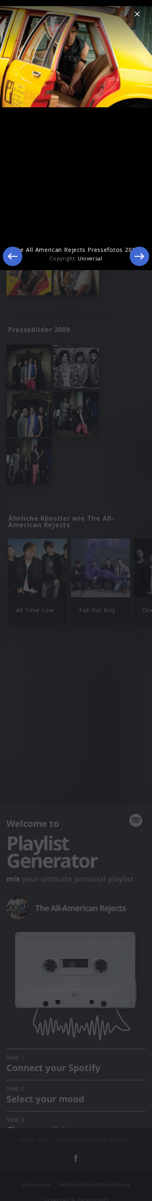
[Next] (139, 256)
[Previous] (12, 256)
